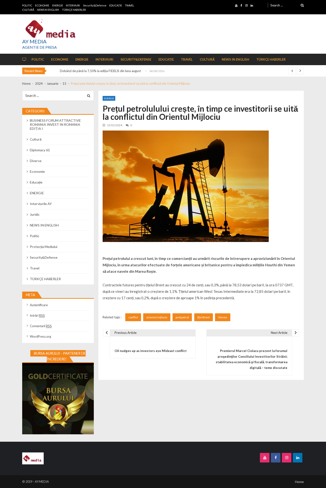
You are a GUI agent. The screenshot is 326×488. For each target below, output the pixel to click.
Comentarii (41, 326)
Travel (34, 268)
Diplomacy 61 (40, 150)
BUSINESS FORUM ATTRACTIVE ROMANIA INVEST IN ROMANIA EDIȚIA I (55, 124)
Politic (34, 236)
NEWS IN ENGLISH (48, 9)
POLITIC (27, 5)
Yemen (222, 317)
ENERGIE (57, 5)
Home (299, 482)
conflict (133, 317)
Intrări (37, 315)
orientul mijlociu (156, 317)
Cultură (36, 139)
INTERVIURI (73, 5)
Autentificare (39, 305)
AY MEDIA (34, 41)
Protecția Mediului (43, 247)
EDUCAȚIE (115, 5)
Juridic (35, 214)
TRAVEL (129, 5)
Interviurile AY (41, 204)
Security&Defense (94, 5)
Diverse (36, 161)
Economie (37, 171)
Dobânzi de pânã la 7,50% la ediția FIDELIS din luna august (100, 71)
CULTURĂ (28, 9)
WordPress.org (40, 336)
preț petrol (182, 317)
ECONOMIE (42, 5)
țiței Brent (203, 317)
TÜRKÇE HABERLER (74, 9)
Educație (36, 182)
